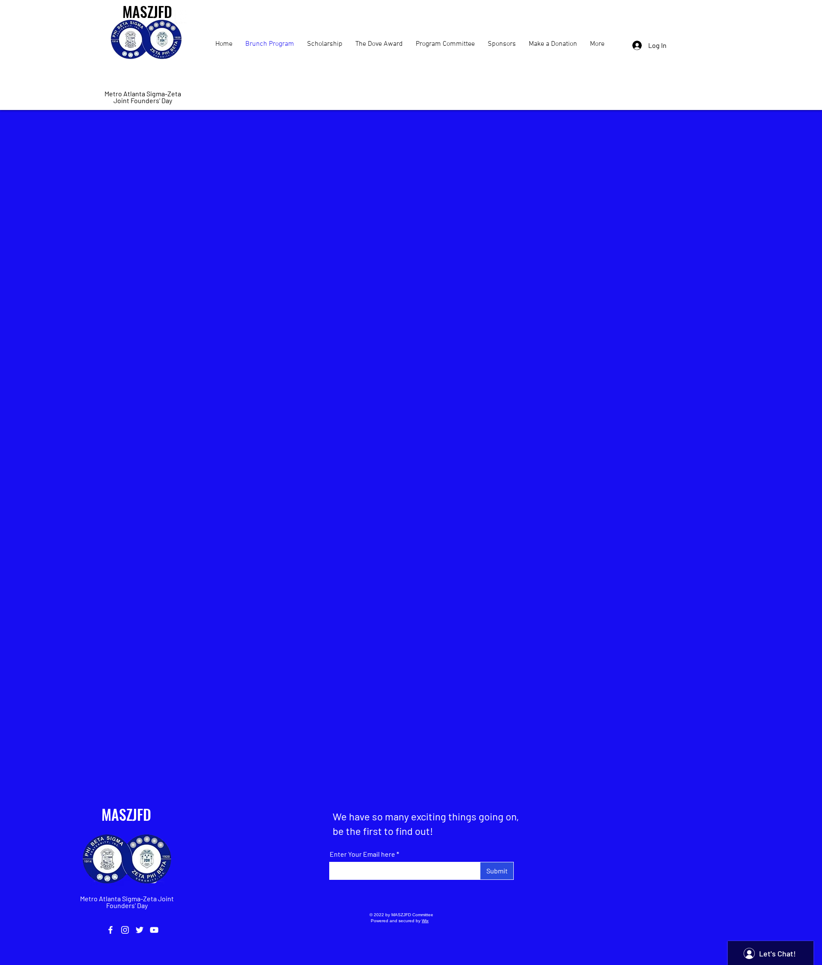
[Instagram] (125, 930)
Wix (425, 920)
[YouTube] (154, 930)
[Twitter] (139, 930)
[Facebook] (110, 930)
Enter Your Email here (362, 854)
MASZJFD (126, 814)
